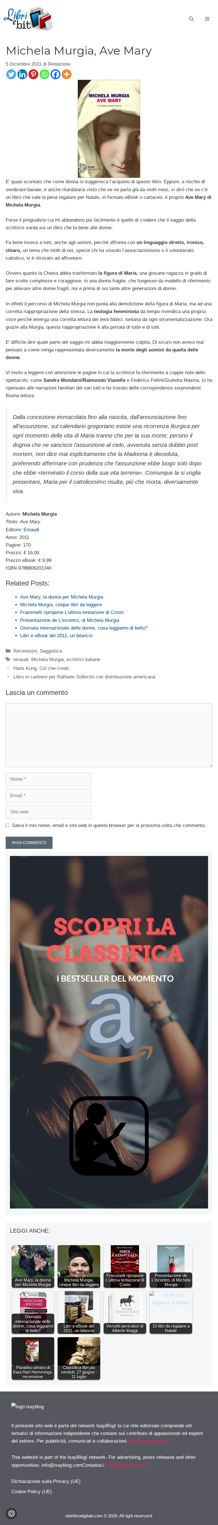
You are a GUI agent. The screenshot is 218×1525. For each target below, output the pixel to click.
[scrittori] (109, 1207)
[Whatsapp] (44, 74)
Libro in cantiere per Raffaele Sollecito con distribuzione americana (84, 677)
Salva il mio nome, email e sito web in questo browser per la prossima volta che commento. (109, 825)
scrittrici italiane (83, 659)
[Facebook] (55, 74)
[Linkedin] (22, 74)
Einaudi (31, 529)
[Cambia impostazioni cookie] (11, 1513)
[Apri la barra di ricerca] (191, 19)
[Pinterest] (33, 74)
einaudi (20, 659)
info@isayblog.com (149, 1441)
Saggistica (51, 651)
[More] (67, 74)
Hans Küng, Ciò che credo (41, 668)
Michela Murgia (47, 659)
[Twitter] (11, 74)
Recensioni (25, 651)
